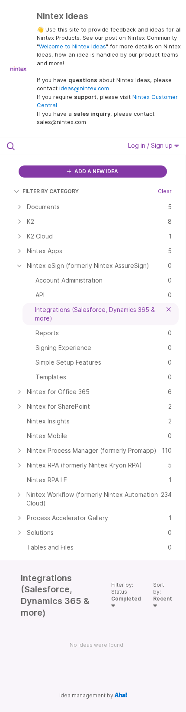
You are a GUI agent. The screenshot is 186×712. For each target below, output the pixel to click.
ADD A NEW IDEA (95, 171)
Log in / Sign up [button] (151, 145)
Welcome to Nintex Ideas (72, 46)
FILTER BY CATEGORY (50, 191)
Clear (165, 191)
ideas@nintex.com (84, 88)
